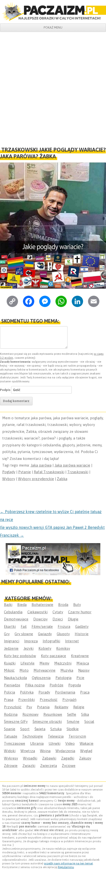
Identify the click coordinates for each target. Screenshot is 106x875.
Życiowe (68, 765)
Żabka (62, 479)
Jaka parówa (41, 465)
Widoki (10, 751)
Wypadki (30, 758)
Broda (63, 604)
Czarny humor (79, 612)
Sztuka (56, 729)
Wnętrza (27, 751)
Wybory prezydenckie (36, 479)
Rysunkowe (52, 714)
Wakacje (86, 743)
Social (89, 721)
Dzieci (58, 619)
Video (70, 743)
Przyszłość (12, 707)
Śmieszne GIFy (16, 721)
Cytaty (58, 612)
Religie (78, 707)
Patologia (63, 678)
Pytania (43, 707)
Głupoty (63, 634)
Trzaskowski (77, 472)
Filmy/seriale (42, 626)
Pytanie (24, 472)
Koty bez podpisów (20, 656)
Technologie (32, 736)
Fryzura (64, 626)
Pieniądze (12, 685)
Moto (24, 670)
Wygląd (86, 751)
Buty (77, 604)
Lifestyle (27, 663)
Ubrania (37, 743)
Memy (44, 663)
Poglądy (8, 472)
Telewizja (56, 736)
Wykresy (11, 758)
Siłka (85, 714)
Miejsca (82, 663)
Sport (25, 729)
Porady (44, 692)
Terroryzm (77, 736)
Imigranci (11, 641)
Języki (28, 648)
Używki (54, 743)
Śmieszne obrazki (47, 721)
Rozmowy (30, 714)
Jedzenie (11, 648)
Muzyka (66, 670)
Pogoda (74, 685)
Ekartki (10, 626)
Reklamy (61, 707)
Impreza (31, 641)
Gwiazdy (45, 634)
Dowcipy (40, 619)
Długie (73, 619)
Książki (10, 663)
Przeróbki (26, 699)
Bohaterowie (42, 604)
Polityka (27, 692)
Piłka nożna (35, 685)
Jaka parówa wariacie (72, 465)
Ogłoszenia (41, 678)
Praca (84, 692)
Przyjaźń (69, 699)
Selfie (71, 714)
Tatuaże (10, 736)
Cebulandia (13, 612)
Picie (80, 678)
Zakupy (85, 758)
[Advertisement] (53, 87)
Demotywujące (16, 619)
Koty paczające (53, 656)
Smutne (73, 721)
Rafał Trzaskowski (49, 472)
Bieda (22, 604)
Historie (81, 634)
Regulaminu (66, 867)
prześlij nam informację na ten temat (68, 863)
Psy (29, 707)
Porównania (65, 692)
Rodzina (11, 714)
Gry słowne (24, 634)
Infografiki (51, 641)
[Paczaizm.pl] (53, 11)
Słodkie (73, 729)
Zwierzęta (48, 765)
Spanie (9, 729)
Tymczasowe (14, 743)
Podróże (56, 685)
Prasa (8, 699)
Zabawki (49, 758)
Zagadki (67, 758)
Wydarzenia (65, 751)
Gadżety (81, 626)
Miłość (9, 670)
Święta (40, 729)
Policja (9, 692)
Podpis (5, 390)
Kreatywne (80, 656)
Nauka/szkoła (15, 678)
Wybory (8, 479)
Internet (72, 641)
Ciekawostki (37, 612)
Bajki (8, 604)
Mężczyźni (62, 663)
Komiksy (63, 648)
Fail (24, 626)
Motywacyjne (44, 670)
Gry (7, 634)
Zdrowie (11, 765)
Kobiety (44, 648)
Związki (28, 765)
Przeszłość (48, 699)
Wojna (45, 751)
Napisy (83, 670)
